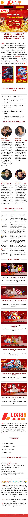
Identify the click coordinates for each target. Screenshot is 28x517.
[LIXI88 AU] (14, 2)
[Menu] (2, 2)
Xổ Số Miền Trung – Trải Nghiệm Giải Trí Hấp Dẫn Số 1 (14, 277)
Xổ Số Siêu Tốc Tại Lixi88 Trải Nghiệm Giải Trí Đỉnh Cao (14, 350)
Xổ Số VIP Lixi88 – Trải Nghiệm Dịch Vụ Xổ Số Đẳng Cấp (14, 398)
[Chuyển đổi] (2, 96)
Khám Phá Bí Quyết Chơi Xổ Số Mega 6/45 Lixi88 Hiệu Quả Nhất (14, 374)
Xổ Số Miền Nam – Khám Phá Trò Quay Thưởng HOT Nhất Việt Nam (14, 325)
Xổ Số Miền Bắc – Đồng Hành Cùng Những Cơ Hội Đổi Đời (14, 301)
